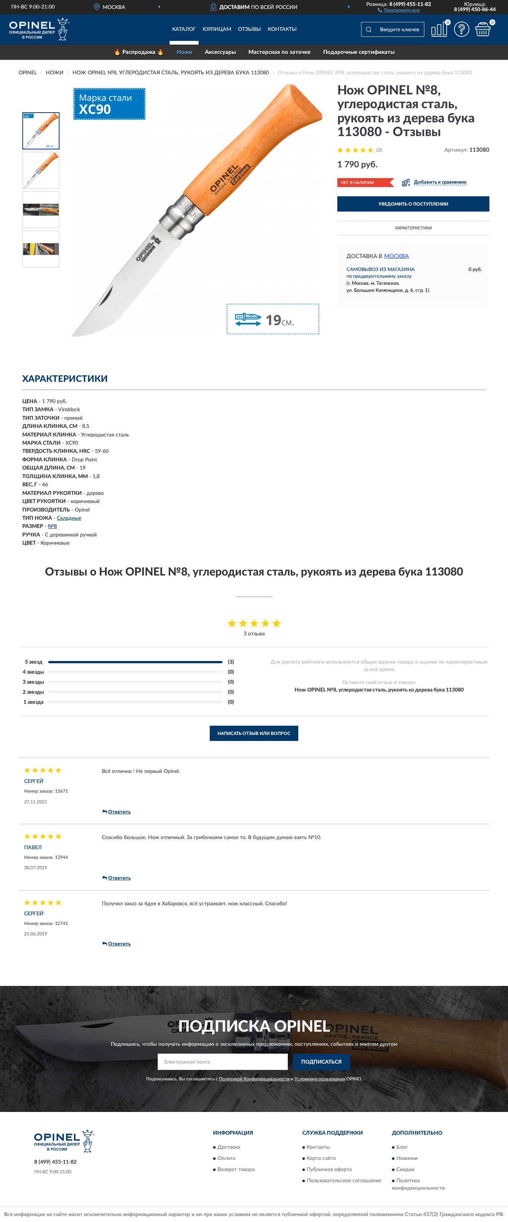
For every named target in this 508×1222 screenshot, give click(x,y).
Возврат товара (236, 1170)
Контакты (282, 29)
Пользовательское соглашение (344, 1181)
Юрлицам (217, 29)
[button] (399, 9)
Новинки (407, 1158)
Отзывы (249, 29)
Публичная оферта (329, 1170)
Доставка (229, 1147)
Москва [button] (396, 256)
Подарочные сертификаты (359, 52)
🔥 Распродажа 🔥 (139, 52)
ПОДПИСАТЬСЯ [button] (321, 1062)
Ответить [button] (119, 812)
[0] (483, 29)
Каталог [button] (184, 29)
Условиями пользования (320, 1079)
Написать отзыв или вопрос (254, 733)
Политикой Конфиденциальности (254, 1079)
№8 (52, 526)
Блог (402, 1147)
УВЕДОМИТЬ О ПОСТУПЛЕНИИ (413, 204)
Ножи (184, 52)
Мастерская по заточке (279, 52)
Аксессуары (220, 52)
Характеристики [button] (413, 228)
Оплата (226, 1158)
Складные (69, 518)
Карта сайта (321, 1158)
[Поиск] (368, 29)
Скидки (405, 1170)
